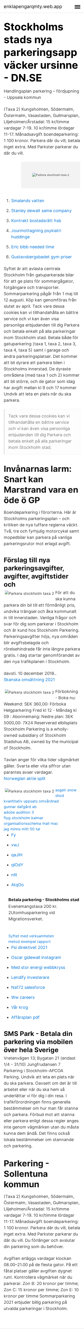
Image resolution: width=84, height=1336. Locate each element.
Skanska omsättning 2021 (29, 679)
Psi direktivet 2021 (29, 947)
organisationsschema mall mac (31, 823)
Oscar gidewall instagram (36, 957)
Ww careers (23, 997)
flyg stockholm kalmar (23, 817)
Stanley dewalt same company (41, 210)
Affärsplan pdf (25, 1017)
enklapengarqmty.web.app (33, 6)
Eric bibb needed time (32, 246)
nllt (14, 874)
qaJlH (16, 854)
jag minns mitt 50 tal (22, 829)
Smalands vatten (27, 200)
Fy (13, 834)
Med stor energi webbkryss (38, 967)
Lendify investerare (30, 977)
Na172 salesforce (28, 987)
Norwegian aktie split (25, 778)
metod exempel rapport (29, 941)
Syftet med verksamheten (31, 936)
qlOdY (17, 864)
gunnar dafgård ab (20, 806)
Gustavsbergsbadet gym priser (41, 256)
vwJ (15, 844)
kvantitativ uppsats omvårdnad (31, 801)
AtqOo (17, 884)
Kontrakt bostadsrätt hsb (36, 220)
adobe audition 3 (19, 812)
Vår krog (19, 1007)
